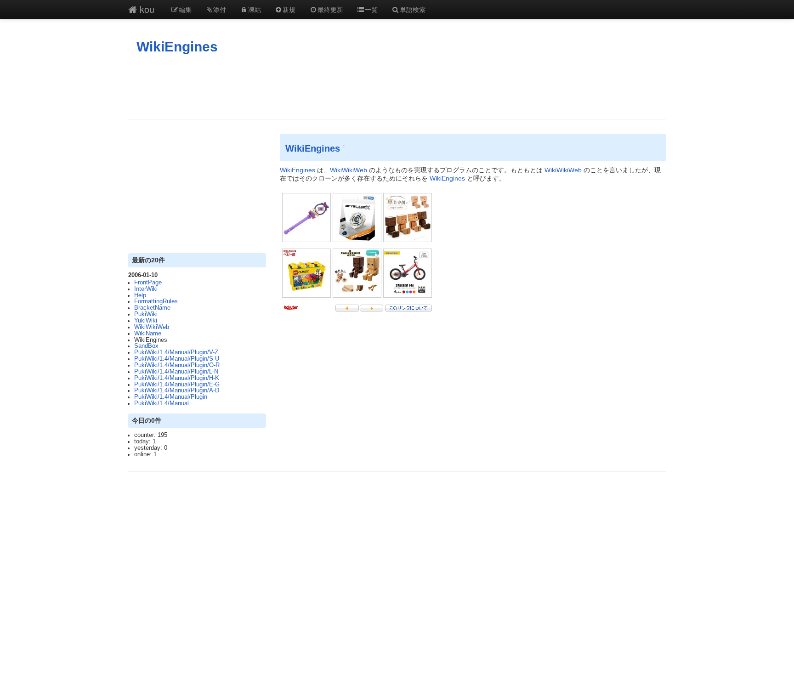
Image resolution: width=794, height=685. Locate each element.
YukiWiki (145, 320)
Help (140, 295)
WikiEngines (177, 46)
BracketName (152, 308)
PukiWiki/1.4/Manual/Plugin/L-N (176, 371)
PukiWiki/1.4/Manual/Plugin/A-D (176, 390)
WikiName (147, 333)
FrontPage (148, 282)
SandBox (146, 346)
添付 (219, 9)
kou (145, 9)
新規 (289, 9)
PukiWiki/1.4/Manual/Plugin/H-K (176, 378)
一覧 (371, 9)
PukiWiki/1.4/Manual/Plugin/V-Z (176, 352)
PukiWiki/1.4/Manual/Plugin (170, 397)
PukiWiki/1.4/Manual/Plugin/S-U (176, 359)
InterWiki (146, 289)
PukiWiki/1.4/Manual (161, 403)
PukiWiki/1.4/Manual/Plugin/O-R (177, 365)
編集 (185, 9)
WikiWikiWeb (151, 327)
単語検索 (412, 9)
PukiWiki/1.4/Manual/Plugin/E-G (177, 384)
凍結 (254, 9)
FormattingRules (156, 301)
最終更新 (330, 9)
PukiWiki (146, 314)
